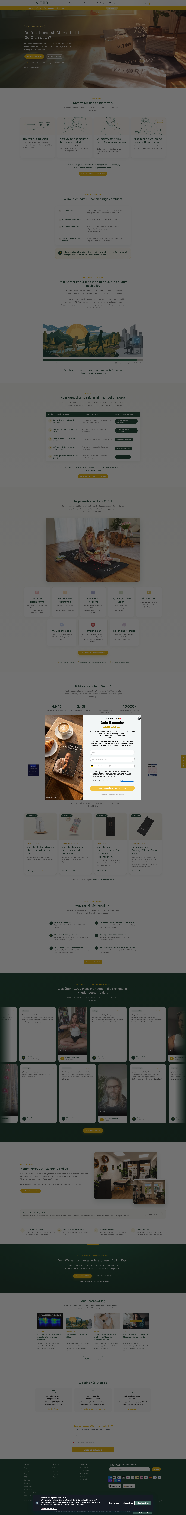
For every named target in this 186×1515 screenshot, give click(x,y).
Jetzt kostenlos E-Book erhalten (112, 788)
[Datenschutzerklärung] (127, 781)
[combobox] (93, 766)
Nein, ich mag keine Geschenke (112, 794)
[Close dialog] (139, 718)
